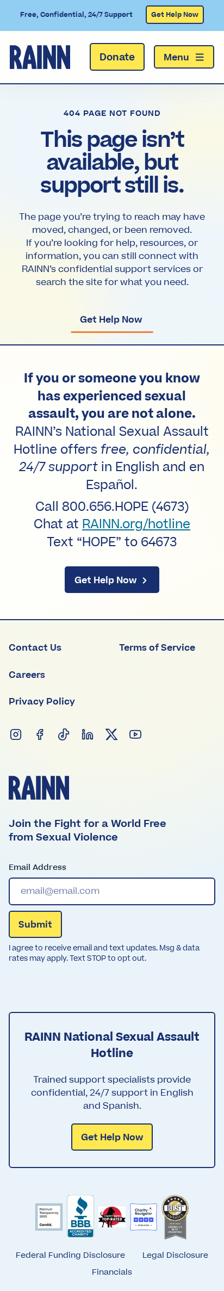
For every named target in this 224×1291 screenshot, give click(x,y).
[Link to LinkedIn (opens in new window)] (88, 735)
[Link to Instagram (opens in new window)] (16, 735)
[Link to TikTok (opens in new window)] (64, 735)
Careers (27, 675)
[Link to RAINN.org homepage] (39, 57)
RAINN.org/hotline (136, 524)
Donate (117, 57)
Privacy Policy (42, 701)
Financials (112, 1272)
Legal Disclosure (175, 1255)
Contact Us (35, 647)
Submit (35, 924)
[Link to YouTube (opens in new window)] (136, 735)
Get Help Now (174, 15)
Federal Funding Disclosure (70, 1255)
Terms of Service (157, 647)
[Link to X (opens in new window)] (112, 735)
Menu (176, 57)
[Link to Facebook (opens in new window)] (40, 735)
